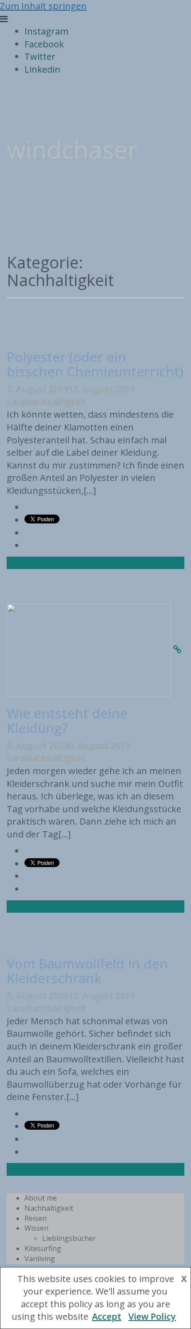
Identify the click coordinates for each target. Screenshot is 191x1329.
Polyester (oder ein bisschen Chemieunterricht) (95, 364)
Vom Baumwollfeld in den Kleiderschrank (87, 970)
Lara (16, 402)
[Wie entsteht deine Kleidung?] (177, 649)
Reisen (35, 1218)
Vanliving (39, 1258)
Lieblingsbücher (69, 1238)
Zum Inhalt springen (43, 6)
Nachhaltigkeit (55, 402)
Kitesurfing (42, 1248)
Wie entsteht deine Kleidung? (67, 720)
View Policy (152, 1316)
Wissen (36, 1228)
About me (40, 1198)
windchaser (72, 149)
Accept (106, 1316)
